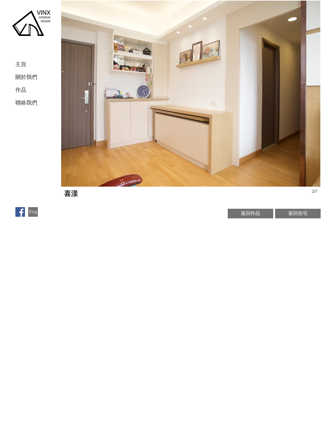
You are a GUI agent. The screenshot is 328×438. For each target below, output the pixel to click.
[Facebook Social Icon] (20, 212)
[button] (191, 104)
